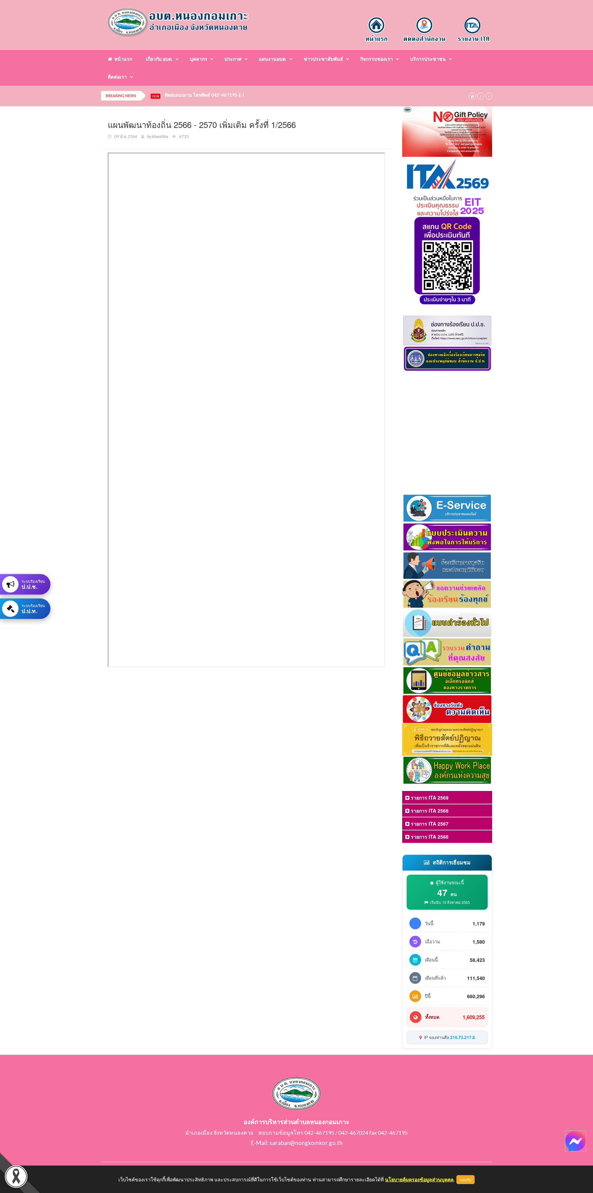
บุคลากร (198, 59)
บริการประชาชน (428, 59)
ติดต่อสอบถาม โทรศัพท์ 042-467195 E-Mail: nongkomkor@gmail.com (236, 95)
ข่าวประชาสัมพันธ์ (323, 59)
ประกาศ (233, 59)
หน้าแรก (122, 59)
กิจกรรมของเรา (376, 59)
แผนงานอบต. (273, 59)
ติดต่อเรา (117, 77)
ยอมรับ (465, 1179)
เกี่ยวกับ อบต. (159, 59)
